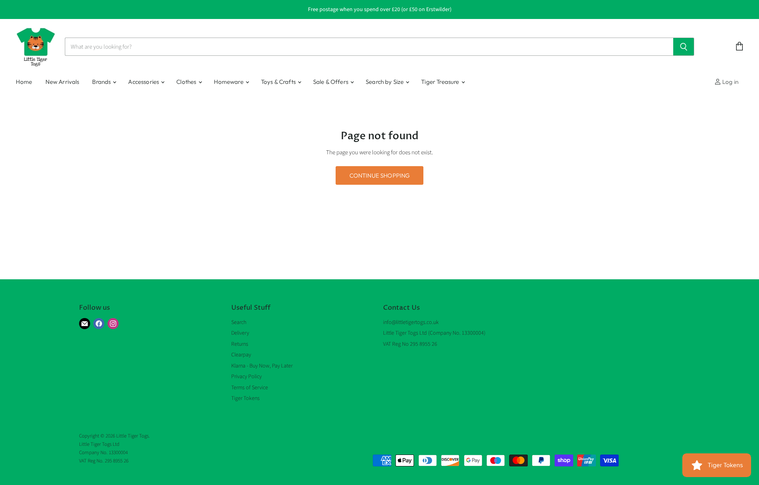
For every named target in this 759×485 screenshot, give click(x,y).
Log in (729, 81)
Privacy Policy (246, 377)
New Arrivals (62, 81)
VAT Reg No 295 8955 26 (410, 344)
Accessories (144, 81)
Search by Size (385, 81)
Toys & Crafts (279, 81)
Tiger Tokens (245, 398)
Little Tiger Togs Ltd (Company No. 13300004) (434, 333)
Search (238, 322)
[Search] (683, 47)
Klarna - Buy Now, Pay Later (262, 366)
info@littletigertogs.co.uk (411, 322)
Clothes (186, 81)
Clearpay (241, 355)
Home (24, 81)
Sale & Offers (331, 81)
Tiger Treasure (440, 81)
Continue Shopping (379, 175)
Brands (102, 81)
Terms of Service (249, 388)
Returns (239, 344)
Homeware (229, 81)
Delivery (240, 333)
